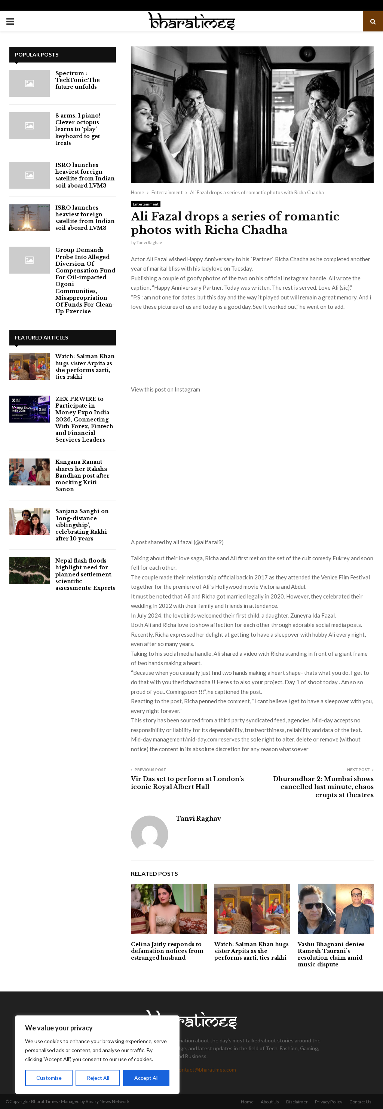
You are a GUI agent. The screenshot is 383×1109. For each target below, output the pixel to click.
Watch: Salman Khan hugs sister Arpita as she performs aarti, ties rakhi (251, 951)
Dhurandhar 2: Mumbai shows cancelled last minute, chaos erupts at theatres (323, 787)
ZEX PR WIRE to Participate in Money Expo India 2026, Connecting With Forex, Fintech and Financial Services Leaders (84, 419)
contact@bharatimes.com (206, 1069)
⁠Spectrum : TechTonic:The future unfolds (77, 80)
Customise (49, 1078)
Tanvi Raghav (149, 242)
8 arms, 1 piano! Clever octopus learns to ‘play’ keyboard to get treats (77, 129)
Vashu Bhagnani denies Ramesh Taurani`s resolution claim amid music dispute (331, 954)
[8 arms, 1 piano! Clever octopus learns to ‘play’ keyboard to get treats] (29, 125)
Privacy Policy (328, 1102)
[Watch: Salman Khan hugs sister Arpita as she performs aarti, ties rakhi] (29, 366)
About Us (270, 1102)
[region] (97, 1054)
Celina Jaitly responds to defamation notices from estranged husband (167, 951)
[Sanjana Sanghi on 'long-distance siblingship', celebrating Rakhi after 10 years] (29, 521)
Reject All (98, 1078)
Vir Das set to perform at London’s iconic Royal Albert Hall (187, 782)
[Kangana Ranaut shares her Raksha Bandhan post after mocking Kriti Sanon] (29, 471)
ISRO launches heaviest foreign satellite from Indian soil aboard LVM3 (85, 175)
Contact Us (360, 1102)
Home (247, 1102)
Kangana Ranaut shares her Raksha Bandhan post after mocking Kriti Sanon (82, 475)
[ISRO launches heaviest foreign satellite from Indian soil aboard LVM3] (29, 175)
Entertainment (146, 204)
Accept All (146, 1078)
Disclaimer (297, 1102)
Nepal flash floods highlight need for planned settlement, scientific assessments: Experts (85, 574)
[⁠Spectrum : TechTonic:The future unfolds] (29, 83)
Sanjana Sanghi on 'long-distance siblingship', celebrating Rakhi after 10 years (82, 525)
